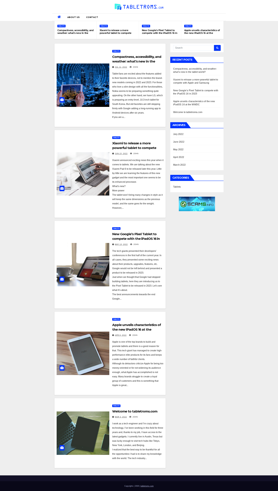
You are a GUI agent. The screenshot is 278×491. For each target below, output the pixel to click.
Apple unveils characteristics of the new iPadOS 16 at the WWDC (202, 33)
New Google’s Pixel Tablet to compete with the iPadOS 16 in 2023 (159, 33)
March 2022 (179, 165)
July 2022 (178, 134)
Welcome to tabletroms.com (134, 411)
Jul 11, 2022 (121, 67)
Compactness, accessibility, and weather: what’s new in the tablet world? (75, 33)
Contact (92, 17)
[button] (222, 17)
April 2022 (178, 157)
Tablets (61, 26)
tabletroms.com (147, 486)
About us (73, 17)
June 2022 (178, 142)
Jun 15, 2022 (121, 154)
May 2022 (178, 149)
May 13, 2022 (121, 244)
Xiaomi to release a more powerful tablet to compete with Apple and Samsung (115, 33)
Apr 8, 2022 (121, 335)
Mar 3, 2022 (121, 417)
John (135, 67)
